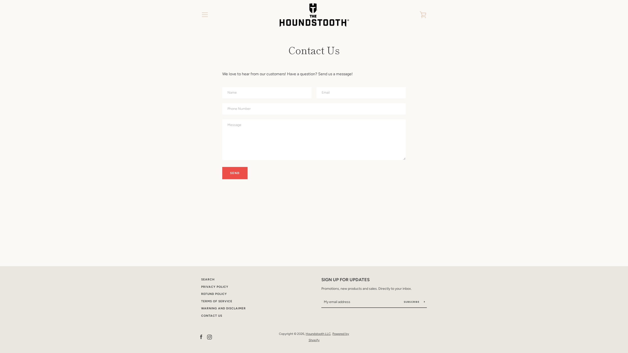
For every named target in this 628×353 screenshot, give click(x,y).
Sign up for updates (345, 279)
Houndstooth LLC (318, 334)
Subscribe (412, 301)
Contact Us (211, 315)
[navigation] (205, 15)
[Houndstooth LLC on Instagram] (209, 336)
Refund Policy (214, 294)
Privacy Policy (214, 287)
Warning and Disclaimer (223, 308)
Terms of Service (216, 301)
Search (208, 279)
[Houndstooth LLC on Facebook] (201, 336)
